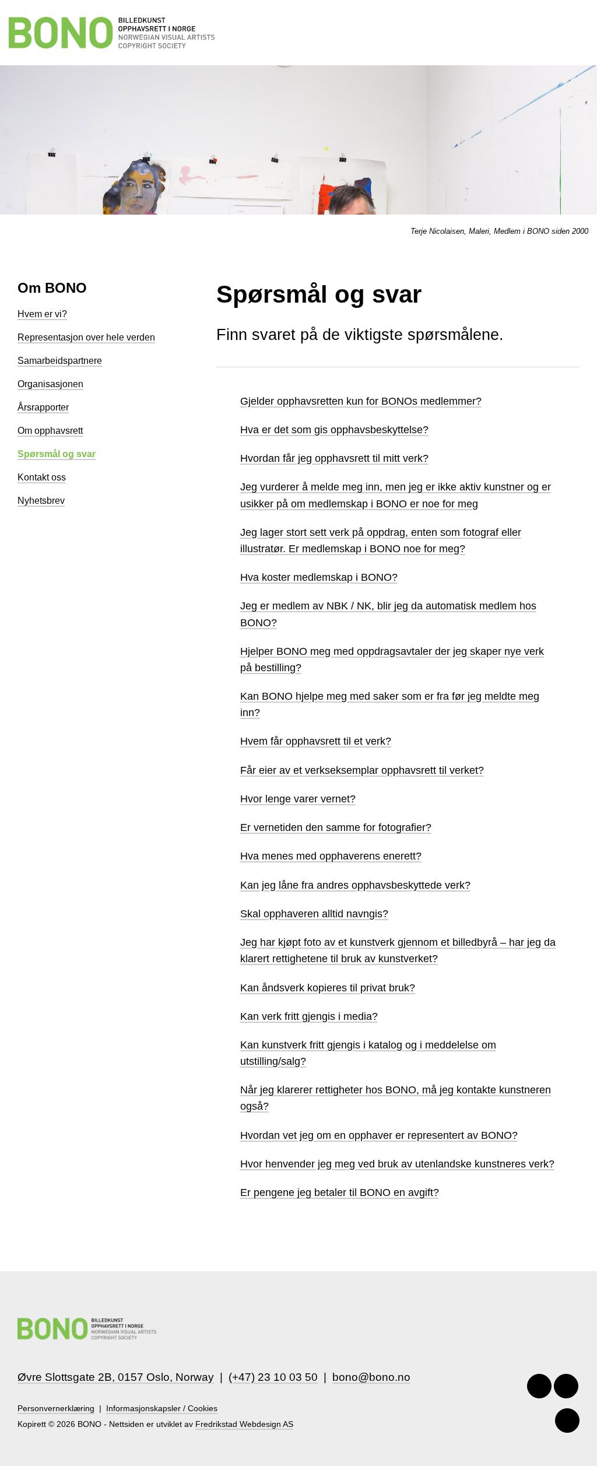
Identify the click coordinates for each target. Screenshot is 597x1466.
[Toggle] (227, 402)
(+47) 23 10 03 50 (273, 1377)
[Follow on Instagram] (566, 1386)
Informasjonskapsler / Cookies (161, 1408)
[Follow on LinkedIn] (567, 1420)
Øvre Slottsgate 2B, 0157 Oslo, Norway (115, 1377)
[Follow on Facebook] (539, 1386)
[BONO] (112, 33)
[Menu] (581, 32)
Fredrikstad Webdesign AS (244, 1424)
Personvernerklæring (55, 1408)
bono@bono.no (371, 1377)
